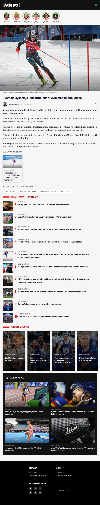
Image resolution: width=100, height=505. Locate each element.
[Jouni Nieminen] (46, 16)
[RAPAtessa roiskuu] (26, 16)
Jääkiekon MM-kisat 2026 (37, 475)
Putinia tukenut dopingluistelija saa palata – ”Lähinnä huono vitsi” (12, 176)
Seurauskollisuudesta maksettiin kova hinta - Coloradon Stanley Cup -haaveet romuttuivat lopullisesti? (53, 255)
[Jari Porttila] (36, 16)
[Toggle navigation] (91, 5)
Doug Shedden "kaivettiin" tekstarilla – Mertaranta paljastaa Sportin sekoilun (53, 266)
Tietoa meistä (60, 472)
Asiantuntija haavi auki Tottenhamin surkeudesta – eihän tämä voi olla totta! (52, 291)
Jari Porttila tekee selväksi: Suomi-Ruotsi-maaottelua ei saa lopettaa (50, 241)
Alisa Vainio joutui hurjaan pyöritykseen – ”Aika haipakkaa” (45, 216)
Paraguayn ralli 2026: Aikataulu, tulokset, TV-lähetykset (43, 204)
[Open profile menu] (96, 5)
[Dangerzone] (6, 16)
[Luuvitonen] (16, 16)
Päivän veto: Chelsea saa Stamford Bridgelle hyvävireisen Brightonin (49, 229)
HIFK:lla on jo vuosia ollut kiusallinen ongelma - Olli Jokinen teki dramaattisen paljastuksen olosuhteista (53, 280)
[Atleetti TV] (56, 16)
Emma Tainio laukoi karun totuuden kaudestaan (39, 304)
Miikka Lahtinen (14, 104)
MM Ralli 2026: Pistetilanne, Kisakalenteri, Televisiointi (44, 316)
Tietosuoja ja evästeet (63, 475)
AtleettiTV (32, 472)
